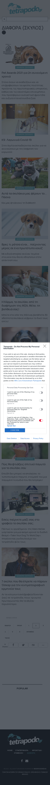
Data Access (25, 438)
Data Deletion (12, 438)
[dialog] (25, 392)
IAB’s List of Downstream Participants (28, 381)
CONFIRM (15, 430)
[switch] (41, 392)
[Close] (45, 347)
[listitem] (25, 387)
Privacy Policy (38, 438)
